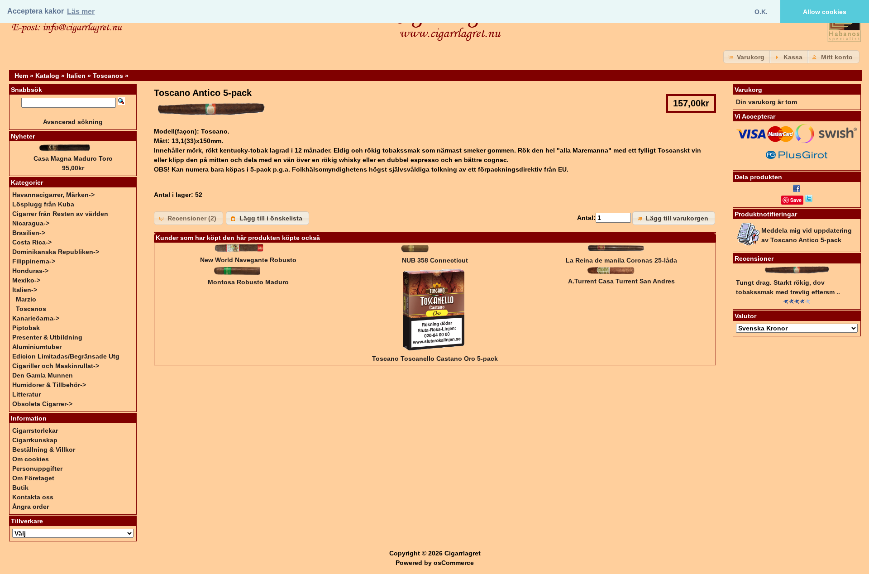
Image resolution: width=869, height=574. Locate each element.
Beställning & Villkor (43, 449)
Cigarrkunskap (34, 440)
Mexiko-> (26, 280)
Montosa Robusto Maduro (248, 282)
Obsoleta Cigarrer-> (42, 403)
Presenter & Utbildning (47, 337)
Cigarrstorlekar (35, 430)
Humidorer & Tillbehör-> (49, 384)
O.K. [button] (761, 11)
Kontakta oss (32, 497)
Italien (76, 75)
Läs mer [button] (81, 11)
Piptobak (26, 327)
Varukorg (748, 89)
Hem (21, 75)
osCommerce (454, 562)
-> (24, 289)
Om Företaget (33, 478)
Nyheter (23, 136)
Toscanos (108, 75)
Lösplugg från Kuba (43, 204)
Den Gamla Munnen (42, 375)
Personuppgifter (37, 468)
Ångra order (30, 506)
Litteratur (26, 394)
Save (796, 199)
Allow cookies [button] (824, 11)
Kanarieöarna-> (35, 318)
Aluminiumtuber (37, 346)
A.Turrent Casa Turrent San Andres (621, 281)
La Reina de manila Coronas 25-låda (621, 260)
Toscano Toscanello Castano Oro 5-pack (435, 358)
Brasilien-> (28, 232)
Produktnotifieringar (766, 214)
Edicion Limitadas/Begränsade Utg (65, 356)
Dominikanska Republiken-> (55, 251)
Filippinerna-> (33, 261)
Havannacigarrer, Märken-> (53, 194)
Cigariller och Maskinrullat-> (55, 365)
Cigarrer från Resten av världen (60, 213)
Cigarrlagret (462, 553)
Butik (20, 487)
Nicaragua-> (30, 223)
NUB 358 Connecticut (435, 260)
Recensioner (754, 258)
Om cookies (30, 459)
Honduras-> (30, 270)
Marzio (26, 299)
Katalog (47, 75)
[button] (747, 56)
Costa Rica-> (32, 242)
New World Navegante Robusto (248, 259)
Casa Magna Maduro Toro (73, 158)
